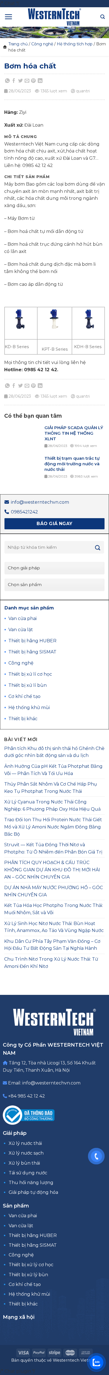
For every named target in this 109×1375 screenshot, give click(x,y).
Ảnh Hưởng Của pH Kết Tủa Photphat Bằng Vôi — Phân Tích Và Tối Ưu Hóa (53, 770)
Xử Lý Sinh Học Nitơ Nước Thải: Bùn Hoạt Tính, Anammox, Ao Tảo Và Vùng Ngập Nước (54, 927)
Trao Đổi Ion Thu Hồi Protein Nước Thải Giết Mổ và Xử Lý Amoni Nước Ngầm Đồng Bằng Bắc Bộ (53, 827)
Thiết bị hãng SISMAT (33, 1245)
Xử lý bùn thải (24, 1163)
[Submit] (97, 547)
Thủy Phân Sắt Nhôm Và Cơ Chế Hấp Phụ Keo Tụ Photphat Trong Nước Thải (50, 787)
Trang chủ (18, 43)
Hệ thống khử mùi (29, 1294)
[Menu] (8, 16)
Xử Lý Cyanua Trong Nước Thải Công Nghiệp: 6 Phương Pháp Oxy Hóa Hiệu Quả (52, 805)
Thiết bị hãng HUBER (33, 1235)
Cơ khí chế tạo (25, 1284)
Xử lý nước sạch (26, 1153)
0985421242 (24, 512)
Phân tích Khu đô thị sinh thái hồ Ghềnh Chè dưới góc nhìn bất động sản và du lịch (54, 752)
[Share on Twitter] (20, 81)
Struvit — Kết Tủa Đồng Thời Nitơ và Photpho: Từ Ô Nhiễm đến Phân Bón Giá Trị (53, 848)
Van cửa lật (21, 1225)
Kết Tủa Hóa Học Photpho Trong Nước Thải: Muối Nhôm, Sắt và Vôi (53, 909)
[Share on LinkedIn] (40, 81)
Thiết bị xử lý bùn (28, 1274)
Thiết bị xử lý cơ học (31, 1264)
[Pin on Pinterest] (33, 81)
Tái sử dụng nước (28, 1172)
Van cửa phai (23, 1215)
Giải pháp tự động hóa (33, 1192)
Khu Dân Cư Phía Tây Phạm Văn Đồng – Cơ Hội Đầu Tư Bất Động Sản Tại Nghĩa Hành (52, 945)
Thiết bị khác (23, 1304)
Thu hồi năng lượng (31, 1182)
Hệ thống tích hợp (75, 43)
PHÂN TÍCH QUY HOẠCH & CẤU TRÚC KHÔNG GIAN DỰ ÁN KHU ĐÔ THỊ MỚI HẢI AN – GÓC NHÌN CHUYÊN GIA (52, 869)
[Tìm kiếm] (102, 16)
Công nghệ (42, 43)
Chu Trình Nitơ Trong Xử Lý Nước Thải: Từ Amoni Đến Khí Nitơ (51, 962)
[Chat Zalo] (96, 1362)
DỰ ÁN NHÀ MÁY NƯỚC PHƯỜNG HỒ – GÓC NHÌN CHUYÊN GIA (53, 891)
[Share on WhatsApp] (7, 81)
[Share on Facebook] (14, 81)
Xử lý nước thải (25, 1143)
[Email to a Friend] (27, 81)
